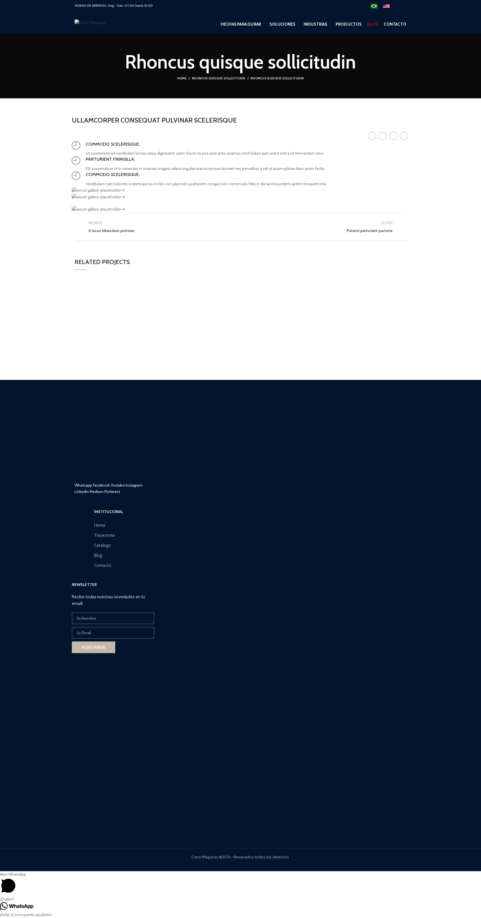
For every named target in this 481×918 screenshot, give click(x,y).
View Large (175, 279)
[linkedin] (393, 136)
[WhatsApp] (404, 136)
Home (181, 78)
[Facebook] (372, 136)
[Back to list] (240, 227)
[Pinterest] (383, 136)
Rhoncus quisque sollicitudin (218, 78)
